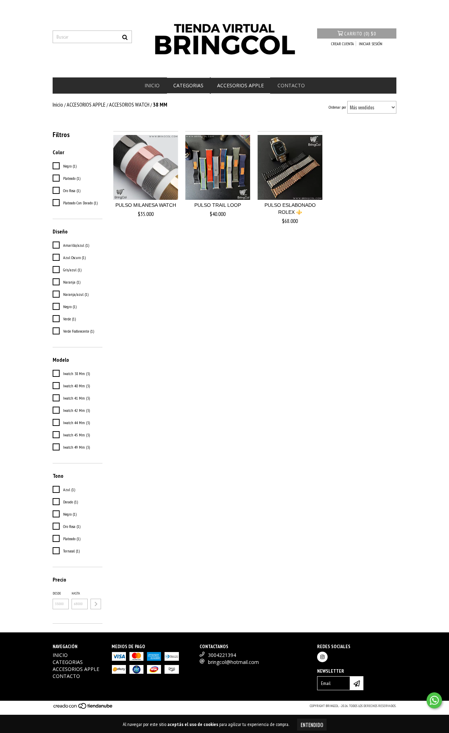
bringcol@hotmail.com (233, 662)
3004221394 (222, 655)
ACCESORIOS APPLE (240, 85)
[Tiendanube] (83, 708)
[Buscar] (125, 36)
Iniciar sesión (370, 43)
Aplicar (96, 604)
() (360, 33)
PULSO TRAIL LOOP (217, 205)
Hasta (76, 593)
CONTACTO (291, 85)
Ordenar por (337, 107)
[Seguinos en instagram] (322, 657)
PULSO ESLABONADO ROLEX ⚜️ (290, 208)
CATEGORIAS (188, 85)
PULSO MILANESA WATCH (145, 205)
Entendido (312, 724)
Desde (57, 593)
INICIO (152, 85)
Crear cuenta (342, 43)
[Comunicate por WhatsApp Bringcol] (434, 700)
